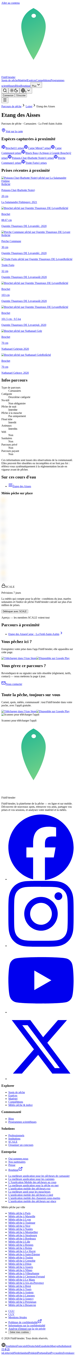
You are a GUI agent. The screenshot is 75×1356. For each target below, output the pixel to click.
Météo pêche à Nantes (20, 1229)
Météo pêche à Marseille (21, 1216)
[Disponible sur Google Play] (53, 658)
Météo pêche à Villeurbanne (23, 1273)
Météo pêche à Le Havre (22, 1251)
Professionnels (16, 1135)
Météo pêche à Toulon (20, 1257)
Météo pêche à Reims (20, 1248)
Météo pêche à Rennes (20, 1244)
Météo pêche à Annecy (21, 1298)
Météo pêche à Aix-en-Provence (26, 1282)
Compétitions (43, 80)
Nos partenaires (16, 1161)
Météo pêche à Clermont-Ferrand (26, 1276)
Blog (17, 85)
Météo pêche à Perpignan (22, 1301)
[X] (41, 1078)
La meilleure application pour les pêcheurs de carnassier (39, 1175)
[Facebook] (41, 879)
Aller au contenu (10, 2)
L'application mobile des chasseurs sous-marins (34, 1198)
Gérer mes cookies (19, 1332)
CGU (11, 1311)
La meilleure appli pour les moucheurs (29, 1191)
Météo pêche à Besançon (22, 1305)
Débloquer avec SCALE (15, 611)
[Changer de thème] (14, 91)
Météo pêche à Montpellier (23, 1232)
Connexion (8, 95)
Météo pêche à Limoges (21, 1295)
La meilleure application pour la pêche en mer (33, 1185)
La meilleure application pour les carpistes (31, 1179)
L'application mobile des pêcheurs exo (29, 1188)
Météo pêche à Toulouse (21, 1222)
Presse (11, 1164)
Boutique (25, 85)
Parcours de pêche (11, 106)
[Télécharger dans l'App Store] (18, 658)
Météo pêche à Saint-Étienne (24, 1254)
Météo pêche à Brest (19, 1286)
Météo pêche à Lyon (19, 1219)
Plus (34, 86)
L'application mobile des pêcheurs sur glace (32, 1201)
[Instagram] (41, 945)
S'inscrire (20, 95)
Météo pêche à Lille (19, 1241)
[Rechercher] (4, 91)
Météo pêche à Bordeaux (22, 1238)
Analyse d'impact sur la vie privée (27, 1328)
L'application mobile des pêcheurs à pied (30, 1194)
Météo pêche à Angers (20, 1267)
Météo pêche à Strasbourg (22, 1235)
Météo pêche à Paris (19, 1213)
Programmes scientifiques (22, 1121)
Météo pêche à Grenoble (21, 1260)
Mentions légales (17, 1317)
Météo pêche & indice (20, 1104)
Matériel (22, 80)
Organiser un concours (20, 1144)
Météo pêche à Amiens (20, 1292)
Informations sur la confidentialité (26, 1325)
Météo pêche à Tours (19, 1289)
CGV (11, 1314)
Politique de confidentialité (23, 1322)
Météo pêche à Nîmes (20, 1270)
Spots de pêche (9, 80)
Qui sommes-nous (18, 1158)
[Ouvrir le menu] (4, 100)
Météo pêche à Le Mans (21, 1279)
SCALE (12, 1141)
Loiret (29, 106)
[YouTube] (41, 1012)
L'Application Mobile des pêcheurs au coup (32, 1182)
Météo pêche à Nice (19, 1225)
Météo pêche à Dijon (19, 1263)
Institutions (14, 1138)
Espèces (31, 80)
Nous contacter (14, 684)
